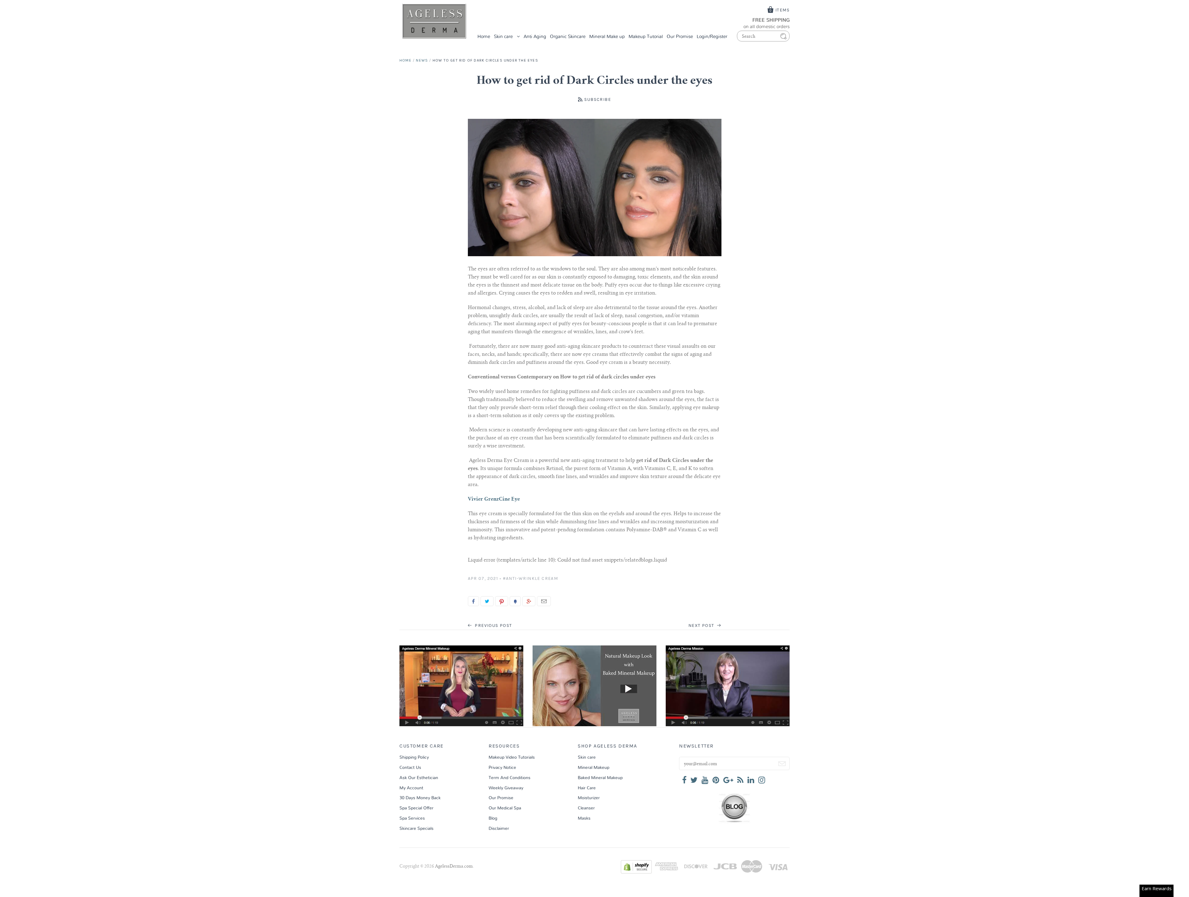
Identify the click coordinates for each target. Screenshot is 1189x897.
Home (483, 36)
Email (544, 601)
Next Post (702, 625)
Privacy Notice (502, 767)
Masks (584, 818)
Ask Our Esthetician (418, 778)
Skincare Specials (416, 828)
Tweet (487, 601)
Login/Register (712, 36)
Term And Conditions (509, 778)
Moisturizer (589, 798)
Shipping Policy (414, 757)
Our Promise (680, 36)
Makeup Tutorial (646, 36)
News (422, 60)
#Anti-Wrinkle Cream (530, 578)
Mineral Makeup (593, 767)
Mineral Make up (607, 36)
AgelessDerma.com (454, 867)
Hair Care (587, 788)
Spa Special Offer (416, 808)
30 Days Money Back (420, 798)
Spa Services (412, 818)
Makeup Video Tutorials (512, 757)
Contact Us (410, 767)
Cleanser (586, 808)
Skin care (504, 36)
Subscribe (597, 99)
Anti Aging (535, 36)
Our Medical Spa (505, 808)
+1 (528, 601)
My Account (411, 788)
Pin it (501, 601)
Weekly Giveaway (506, 788)
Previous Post (492, 625)
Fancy (515, 601)
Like (473, 601)
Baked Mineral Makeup (600, 778)
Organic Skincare (568, 36)
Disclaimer (499, 828)
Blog (493, 818)
